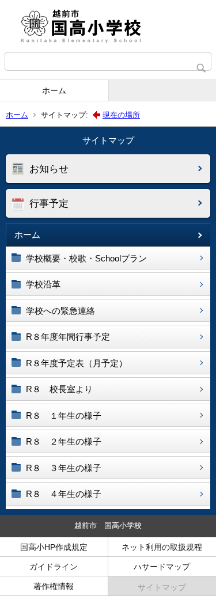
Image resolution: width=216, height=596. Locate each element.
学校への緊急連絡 (60, 311)
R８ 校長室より (59, 389)
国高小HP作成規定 (54, 547)
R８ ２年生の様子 (63, 441)
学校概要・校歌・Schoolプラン (86, 258)
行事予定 (49, 203)
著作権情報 (53, 586)
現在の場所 (121, 115)
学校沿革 (43, 284)
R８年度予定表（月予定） (76, 363)
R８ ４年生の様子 (63, 494)
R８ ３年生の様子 (63, 468)
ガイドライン (53, 566)
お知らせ (49, 169)
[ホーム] (108, 26)
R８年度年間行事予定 (68, 336)
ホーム (54, 90)
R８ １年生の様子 (63, 415)
